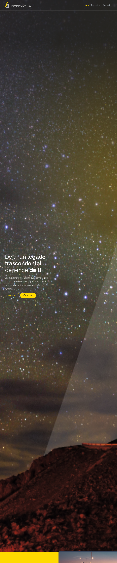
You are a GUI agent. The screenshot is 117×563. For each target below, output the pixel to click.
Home (86, 5)
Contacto (107, 5)
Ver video (28, 295)
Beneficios (95, 5)
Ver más (12, 295)
